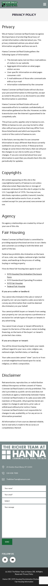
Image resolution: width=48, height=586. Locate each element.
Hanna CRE (7, 579)
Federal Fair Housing (16, 286)
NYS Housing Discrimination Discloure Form (28, 579)
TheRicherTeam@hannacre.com (18, 479)
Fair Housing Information (24, 582)
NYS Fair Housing (15, 283)
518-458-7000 (12, 473)
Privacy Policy (28, 574)
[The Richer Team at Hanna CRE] (8, 4)
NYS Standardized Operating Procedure (24, 280)
